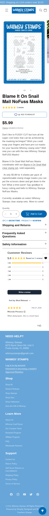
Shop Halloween (12, 402)
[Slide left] (18, 90)
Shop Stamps (11, 393)
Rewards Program (13, 433)
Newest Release (12, 389)
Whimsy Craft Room (14, 424)
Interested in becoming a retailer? (21, 369)
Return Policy (11, 464)
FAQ (7, 441)
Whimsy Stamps (19, 506)
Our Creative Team (13, 428)
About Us (9, 420)
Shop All (8, 384)
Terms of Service (12, 484)
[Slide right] (31, 90)
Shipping (5, 128)
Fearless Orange (24, 512)
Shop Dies (9, 397)
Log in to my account (15, 365)
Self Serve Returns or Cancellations (14, 469)
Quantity (6, 208)
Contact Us (10, 459)
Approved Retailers (14, 372)
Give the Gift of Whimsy (15, 406)
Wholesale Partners (13, 446)
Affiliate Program (12, 437)
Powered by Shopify (14, 509)
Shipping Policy (12, 475)
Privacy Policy (11, 479)
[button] (6, 10)
